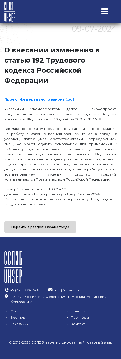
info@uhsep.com (68, 290)
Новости (76, 311)
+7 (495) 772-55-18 (25, 290)
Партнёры (77, 317)
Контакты (76, 324)
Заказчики (17, 324)
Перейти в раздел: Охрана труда (40, 227)
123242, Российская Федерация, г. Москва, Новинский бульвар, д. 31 (58, 299)
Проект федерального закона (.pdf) (40, 99)
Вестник (15, 317)
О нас (13, 311)
